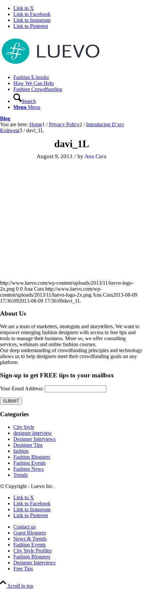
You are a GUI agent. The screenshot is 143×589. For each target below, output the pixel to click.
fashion (21, 451)
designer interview (32, 433)
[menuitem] (78, 77)
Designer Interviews (34, 439)
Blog (5, 118)
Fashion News (28, 469)
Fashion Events (29, 463)
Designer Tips (28, 445)
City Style (23, 427)
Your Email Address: (22, 388)
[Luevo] (50, 66)
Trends (20, 475)
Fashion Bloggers (31, 457)
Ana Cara (95, 156)
